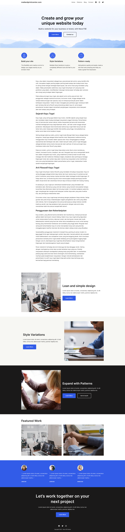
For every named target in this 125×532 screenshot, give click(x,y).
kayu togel (39, 234)
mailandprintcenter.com (31, 2)
